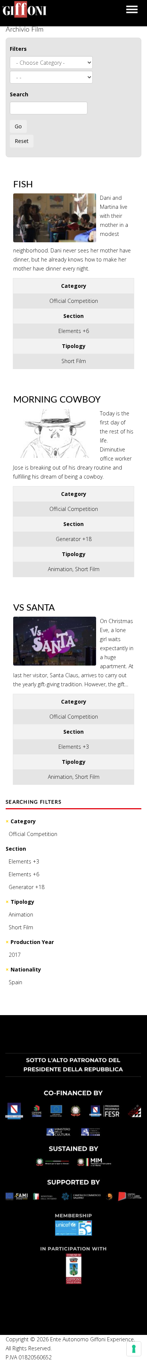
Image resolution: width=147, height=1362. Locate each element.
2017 (15, 954)
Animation (21, 914)
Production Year (32, 941)
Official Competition (33, 834)
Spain (15, 982)
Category (23, 821)
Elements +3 (24, 861)
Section (16, 848)
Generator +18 (26, 887)
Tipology (22, 901)
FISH (23, 184)
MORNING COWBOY (57, 399)
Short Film (21, 927)
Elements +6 (24, 874)
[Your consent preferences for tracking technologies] (134, 1349)
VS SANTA (34, 608)
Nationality (26, 969)
